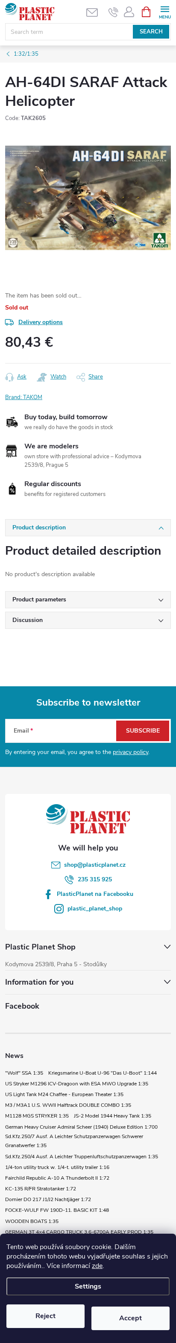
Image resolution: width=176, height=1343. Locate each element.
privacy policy (130, 752)
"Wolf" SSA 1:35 (24, 1073)
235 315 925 (95, 879)
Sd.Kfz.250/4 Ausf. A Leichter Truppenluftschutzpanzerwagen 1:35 (81, 1156)
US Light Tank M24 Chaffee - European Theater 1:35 (64, 1094)
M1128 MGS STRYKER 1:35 (37, 1115)
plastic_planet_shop (94, 908)
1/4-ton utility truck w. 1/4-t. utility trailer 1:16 (57, 1167)
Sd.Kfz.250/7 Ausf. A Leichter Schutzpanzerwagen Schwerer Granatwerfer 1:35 (74, 1141)
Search (151, 32)
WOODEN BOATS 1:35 (32, 1221)
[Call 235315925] (113, 12)
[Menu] (164, 11)
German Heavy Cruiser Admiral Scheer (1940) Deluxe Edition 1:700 (81, 1127)
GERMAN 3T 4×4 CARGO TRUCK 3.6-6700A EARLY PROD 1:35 (79, 1232)
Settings (88, 1286)
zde (97, 1266)
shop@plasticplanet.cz (95, 865)
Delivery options (40, 322)
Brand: (23, 397)
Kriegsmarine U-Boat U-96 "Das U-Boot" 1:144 (102, 1073)
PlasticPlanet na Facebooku (95, 894)
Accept (130, 1318)
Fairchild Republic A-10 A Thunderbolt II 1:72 (57, 1178)
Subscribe (143, 731)
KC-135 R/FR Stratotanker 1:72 (40, 1188)
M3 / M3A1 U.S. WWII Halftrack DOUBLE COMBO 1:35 (68, 1105)
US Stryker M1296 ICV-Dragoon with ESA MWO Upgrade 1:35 (76, 1083)
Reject (45, 1316)
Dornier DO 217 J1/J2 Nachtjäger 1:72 (48, 1199)
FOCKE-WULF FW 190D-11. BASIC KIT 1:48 (57, 1210)
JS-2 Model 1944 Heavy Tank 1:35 (112, 1115)
